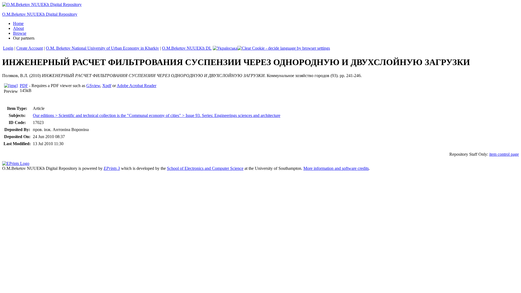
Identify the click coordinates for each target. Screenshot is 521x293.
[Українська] (225, 48)
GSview (93, 85)
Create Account (29, 48)
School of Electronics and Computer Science (205, 168)
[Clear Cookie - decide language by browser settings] (283, 48)
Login (8, 48)
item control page (504, 154)
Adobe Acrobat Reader (136, 85)
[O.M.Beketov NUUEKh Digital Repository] (42, 4)
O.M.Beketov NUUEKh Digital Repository (39, 14)
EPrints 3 (112, 168)
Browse (19, 33)
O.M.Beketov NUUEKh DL (187, 48)
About (18, 28)
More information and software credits (336, 168)
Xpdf (106, 85)
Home (18, 23)
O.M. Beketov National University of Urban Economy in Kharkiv (102, 48)
